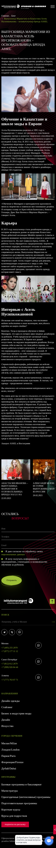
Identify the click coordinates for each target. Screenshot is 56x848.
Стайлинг (7, 707)
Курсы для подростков (14, 815)
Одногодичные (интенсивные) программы (25, 796)
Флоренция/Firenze (12, 762)
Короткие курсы (10, 809)
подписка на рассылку (15, 824)
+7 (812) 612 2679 (9, 661)
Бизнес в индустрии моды (16, 713)
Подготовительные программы (19, 803)
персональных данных (13, 554)
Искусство (7, 725)
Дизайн (5, 719)
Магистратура (9, 790)
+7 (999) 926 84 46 (9, 667)
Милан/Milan (9, 743)
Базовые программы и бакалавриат (21, 784)
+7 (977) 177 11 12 (9, 651)
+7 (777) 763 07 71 (9, 677)
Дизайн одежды (10, 700)
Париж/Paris (8, 755)
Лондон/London (10, 749)
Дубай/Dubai (8, 768)
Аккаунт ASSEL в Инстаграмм (15, 443)
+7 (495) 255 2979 (9, 645)
